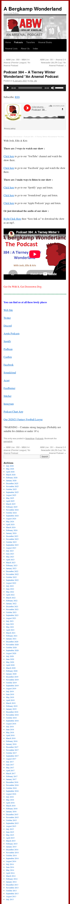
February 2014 (11, 878)
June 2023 (10, 553)
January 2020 (11, 673)
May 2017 (10, 767)
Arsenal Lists (11, 48)
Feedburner (9, 388)
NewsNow (29, 438)
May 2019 (10, 697)
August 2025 (11, 495)
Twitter (7, 317)
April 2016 (10, 802)
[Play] (7, 88)
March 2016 (10, 805)
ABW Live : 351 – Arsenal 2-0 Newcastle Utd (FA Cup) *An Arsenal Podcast (53, 62)
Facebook (9, 364)
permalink (8, 441)
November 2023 (12, 539)
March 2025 (10, 504)
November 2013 (12, 887)
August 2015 (11, 826)
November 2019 (12, 679)
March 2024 (10, 527)
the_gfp (33, 80)
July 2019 (10, 691)
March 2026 (10, 474)
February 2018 (11, 741)
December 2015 (12, 814)
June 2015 (10, 832)
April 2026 (10, 471)
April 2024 (10, 524)
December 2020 (12, 641)
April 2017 (10, 770)
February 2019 (11, 706)
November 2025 (12, 486)
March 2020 (10, 668)
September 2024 (12, 515)
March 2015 (10, 840)
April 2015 (10, 837)
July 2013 (10, 899)
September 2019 (12, 685)
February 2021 (11, 635)
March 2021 (10, 632)
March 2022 (10, 597)
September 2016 (12, 791)
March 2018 (10, 738)
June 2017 (10, 764)
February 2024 (11, 530)
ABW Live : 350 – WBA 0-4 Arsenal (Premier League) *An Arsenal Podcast (17, 62)
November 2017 (12, 750)
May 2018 (10, 732)
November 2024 (12, 509)
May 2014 (10, 870)
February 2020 (11, 670)
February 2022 (11, 600)
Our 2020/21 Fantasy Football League (23, 419)
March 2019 (10, 703)
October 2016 (11, 788)
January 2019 (11, 709)
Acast (6, 380)
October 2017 (11, 753)
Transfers (30, 42)
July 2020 (10, 656)
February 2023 (11, 565)
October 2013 (11, 890)
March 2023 (10, 562)
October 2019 (11, 682)
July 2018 (10, 726)
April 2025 (10, 501)
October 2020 (11, 647)
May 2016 (10, 799)
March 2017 (10, 773)
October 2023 (11, 542)
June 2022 (10, 588)
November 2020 (12, 644)
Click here (9, 156)
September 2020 (12, 650)
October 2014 (11, 855)
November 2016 (12, 785)
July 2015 (10, 829)
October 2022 (11, 577)
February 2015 (11, 843)
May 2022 (10, 591)
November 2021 (12, 609)
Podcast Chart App (13, 411)
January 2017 (11, 779)
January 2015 (11, 846)
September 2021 (12, 615)
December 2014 (12, 849)
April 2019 (10, 700)
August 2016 (11, 794)
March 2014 (10, 876)
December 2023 (12, 536)
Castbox (8, 357)
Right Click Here (12, 218)
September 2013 (12, 893)
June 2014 (10, 867)
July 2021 (10, 621)
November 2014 (12, 852)
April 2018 (10, 735)
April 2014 (10, 873)
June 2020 (10, 659)
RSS (17, 97)
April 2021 (10, 629)
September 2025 (12, 492)
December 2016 (12, 782)
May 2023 (10, 556)
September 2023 (12, 545)
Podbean (8, 349)
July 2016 (10, 796)
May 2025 (10, 498)
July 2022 (10, 586)
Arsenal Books (45, 42)
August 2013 (11, 896)
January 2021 (11, 638)
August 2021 (11, 618)
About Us (25, 48)
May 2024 (10, 521)
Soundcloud (10, 372)
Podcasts (18, 42)
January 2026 (11, 480)
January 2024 (11, 533)
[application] (35, 88)
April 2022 (10, 594)
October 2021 (11, 612)
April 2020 (10, 665)
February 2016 (11, 808)
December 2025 (12, 483)
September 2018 (12, 720)
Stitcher (7, 396)
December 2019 (12, 676)
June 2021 (10, 624)
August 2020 (11, 653)
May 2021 (10, 627)
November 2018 (12, 714)
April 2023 (10, 559)
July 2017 (10, 761)
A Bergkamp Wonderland (33, 8)
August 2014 (11, 861)
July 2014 (10, 864)
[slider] (59, 87)
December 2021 (12, 606)
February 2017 (11, 776)
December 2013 (12, 884)
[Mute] (52, 88)
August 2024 (11, 518)
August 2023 (11, 547)
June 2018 (10, 729)
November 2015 (12, 817)
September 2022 (12, 580)
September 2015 (12, 823)
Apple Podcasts (12, 333)
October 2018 (11, 717)
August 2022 (11, 583)
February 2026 (11, 477)
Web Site (8, 310)
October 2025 (11, 489)
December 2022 (12, 571)
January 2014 (11, 881)
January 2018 (11, 744)
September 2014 (12, 858)
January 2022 (11, 603)
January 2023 (11, 568)
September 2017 (12, 755)
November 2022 (12, 574)
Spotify (7, 341)
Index (35, 48)
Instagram (9, 403)
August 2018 (11, 723)
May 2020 (10, 662)
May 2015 (10, 835)
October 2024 (11, 512)
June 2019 (10, 694)
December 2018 (12, 712)
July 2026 (10, 465)
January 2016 (11, 811)
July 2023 (10, 550)
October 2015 (11, 820)
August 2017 (11, 758)
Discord (8, 325)
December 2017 (12, 747)
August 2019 (11, 688)
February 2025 (11, 506)
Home (8, 42)
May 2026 (10, 468)
